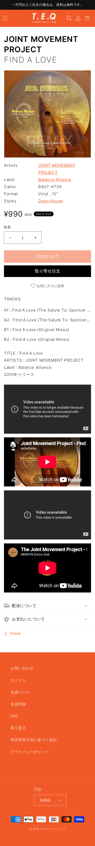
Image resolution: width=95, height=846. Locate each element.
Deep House (50, 200)
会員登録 (18, 704)
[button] (5, 18)
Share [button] (15, 633)
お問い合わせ (22, 668)
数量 (7, 227)
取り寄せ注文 (47, 271)
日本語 (45, 800)
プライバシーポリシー (30, 751)
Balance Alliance (55, 179)
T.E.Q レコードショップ (52, 829)
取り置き (18, 727)
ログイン (18, 680)
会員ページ (20, 692)
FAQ (14, 716)
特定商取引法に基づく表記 (34, 739)
